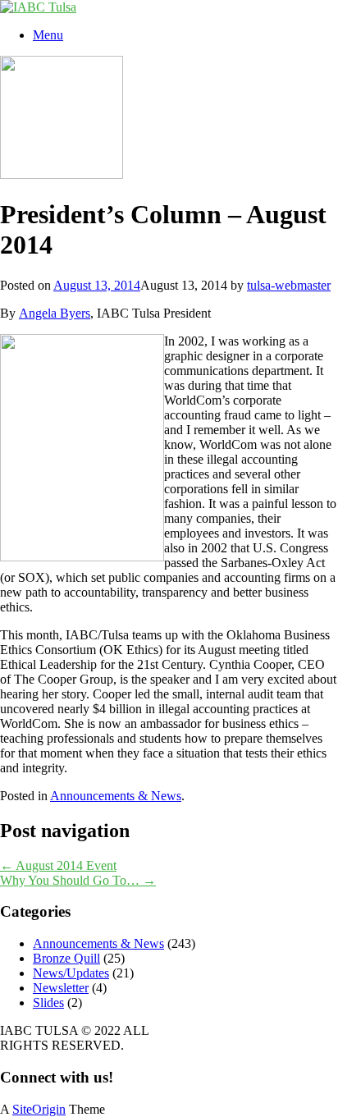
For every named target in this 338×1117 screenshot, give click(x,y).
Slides (48, 1002)
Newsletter (61, 988)
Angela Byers (54, 313)
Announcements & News (115, 796)
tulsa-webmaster (289, 285)
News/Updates (71, 973)
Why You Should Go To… (78, 880)
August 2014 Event (58, 865)
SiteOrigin (39, 1109)
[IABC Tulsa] (38, 7)
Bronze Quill (66, 958)
